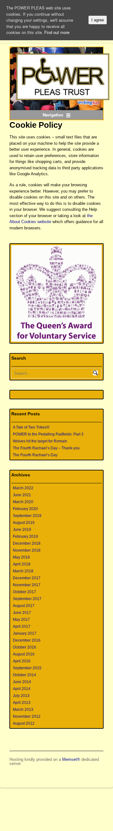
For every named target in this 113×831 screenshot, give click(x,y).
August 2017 (24, 606)
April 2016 (21, 661)
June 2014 (22, 682)
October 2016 (24, 647)
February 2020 (25, 509)
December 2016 (26, 640)
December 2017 (26, 578)
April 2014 (21, 689)
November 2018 (26, 550)
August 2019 (24, 522)
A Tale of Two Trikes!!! (31, 427)
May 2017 (21, 619)
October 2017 (24, 592)
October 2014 (24, 675)
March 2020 (23, 502)
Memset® (71, 759)
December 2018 (26, 543)
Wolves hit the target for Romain (40, 441)
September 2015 (27, 668)
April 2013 (21, 702)
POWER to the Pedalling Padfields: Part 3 (48, 434)
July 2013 (21, 695)
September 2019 (27, 516)
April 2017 (21, 626)
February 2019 (25, 536)
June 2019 (22, 529)
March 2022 (23, 488)
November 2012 (26, 716)
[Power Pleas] (56, 76)
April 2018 (21, 564)
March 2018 (23, 571)
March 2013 (23, 709)
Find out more (56, 32)
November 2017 (26, 585)
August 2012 (24, 723)
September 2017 (27, 599)
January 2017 (24, 633)
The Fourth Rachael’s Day (35, 455)
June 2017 (22, 612)
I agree (97, 20)
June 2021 (22, 495)
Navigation (53, 115)
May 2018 (21, 557)
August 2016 (24, 654)
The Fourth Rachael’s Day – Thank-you (46, 448)
